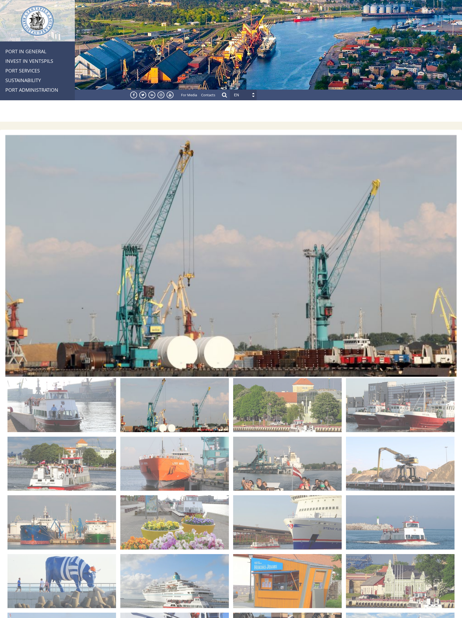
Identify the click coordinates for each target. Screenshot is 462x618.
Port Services (22, 70)
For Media (189, 95)
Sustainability (23, 80)
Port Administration (31, 90)
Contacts (208, 95)
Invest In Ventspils (29, 61)
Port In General (25, 51)
